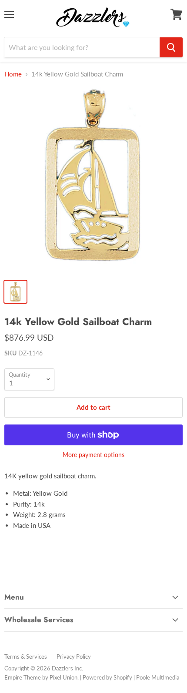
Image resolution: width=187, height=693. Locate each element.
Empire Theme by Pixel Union (40, 677)
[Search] (171, 47)
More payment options (93, 454)
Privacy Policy (74, 656)
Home (13, 74)
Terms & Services (25, 656)
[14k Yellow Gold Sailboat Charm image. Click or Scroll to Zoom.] (93, 180)
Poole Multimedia (157, 677)
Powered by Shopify (107, 677)
